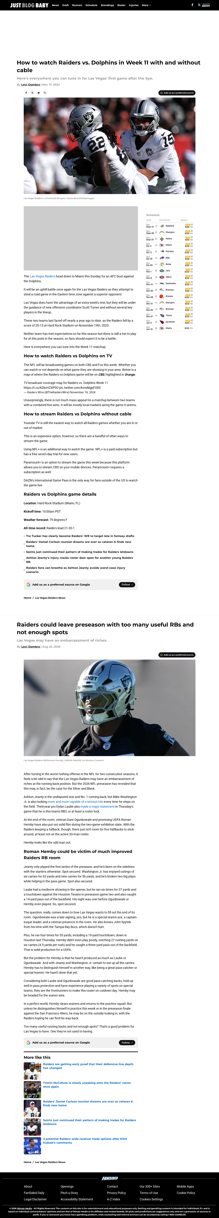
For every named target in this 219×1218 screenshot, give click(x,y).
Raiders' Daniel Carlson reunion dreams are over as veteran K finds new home (78, 544)
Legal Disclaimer (35, 1199)
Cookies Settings (151, 1199)
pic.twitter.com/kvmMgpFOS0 (80, 387)
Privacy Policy (116, 1193)
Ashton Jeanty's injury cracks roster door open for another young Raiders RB (79, 560)
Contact (112, 1186)
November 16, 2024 (82, 392)
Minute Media (24, 1208)
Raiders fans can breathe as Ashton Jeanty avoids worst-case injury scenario (75, 570)
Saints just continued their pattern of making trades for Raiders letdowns (79, 552)
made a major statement (98, 806)
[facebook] (192, 4)
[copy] (44, 92)
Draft (65, 5)
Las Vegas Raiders (42, 276)
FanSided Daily (34, 1193)
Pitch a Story (69, 1193)
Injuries (133, 5)
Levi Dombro (30, 84)
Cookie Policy (186, 1193)
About (28, 1186)
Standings (107, 5)
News (55, 5)
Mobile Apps (185, 1186)
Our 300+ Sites (150, 1186)
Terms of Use (149, 1193)
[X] (199, 4)
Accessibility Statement (77, 1199)
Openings (67, 1186)
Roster (121, 5)
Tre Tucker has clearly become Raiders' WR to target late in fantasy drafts (80, 536)
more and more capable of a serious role (75, 801)
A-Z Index (113, 1199)
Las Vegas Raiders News (50, 597)
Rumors (77, 5)
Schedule (91, 5)
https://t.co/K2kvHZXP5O (41, 387)
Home (27, 597)
